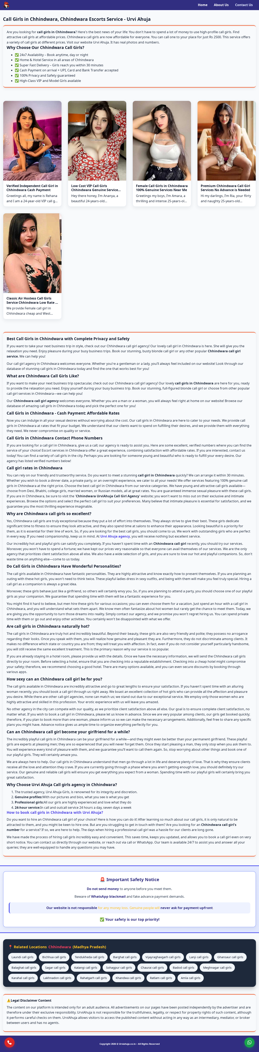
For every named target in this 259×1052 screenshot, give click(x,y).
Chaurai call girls (152, 967)
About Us (221, 5)
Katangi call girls (85, 967)
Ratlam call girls (161, 978)
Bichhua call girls (54, 957)
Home (202, 5)
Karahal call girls (23, 978)
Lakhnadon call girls (57, 978)
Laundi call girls (22, 957)
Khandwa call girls (128, 978)
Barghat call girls (125, 957)
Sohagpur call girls (119, 967)
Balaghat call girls (24, 967)
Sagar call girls (55, 967)
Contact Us (244, 5)
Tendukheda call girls (89, 957)
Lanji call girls (198, 957)
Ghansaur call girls (230, 957)
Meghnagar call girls (217, 967)
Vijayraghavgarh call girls (162, 957)
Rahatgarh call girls (93, 978)
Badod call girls (183, 967)
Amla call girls (190, 978)
